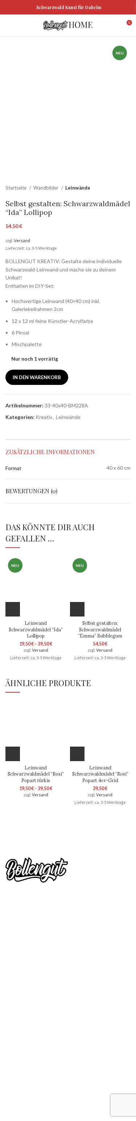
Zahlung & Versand (27, 1045)
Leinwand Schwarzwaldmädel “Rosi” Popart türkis (36, 774)
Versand (22, 240)
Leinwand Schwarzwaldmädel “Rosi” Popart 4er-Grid (100, 774)
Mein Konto (18, 995)
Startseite (16, 188)
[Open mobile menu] (9, 25)
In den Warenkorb (37, 377)
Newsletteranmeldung (65, 933)
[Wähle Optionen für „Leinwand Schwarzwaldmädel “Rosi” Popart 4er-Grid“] (77, 754)
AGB (10, 1020)
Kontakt (14, 1058)
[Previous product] (112, 188)
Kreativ (44, 417)
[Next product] (127, 188)
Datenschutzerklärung (30, 1008)
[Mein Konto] (113, 25)
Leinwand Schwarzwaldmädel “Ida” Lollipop (36, 629)
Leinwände (77, 188)
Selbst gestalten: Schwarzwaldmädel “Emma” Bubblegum (100, 629)
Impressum (18, 1071)
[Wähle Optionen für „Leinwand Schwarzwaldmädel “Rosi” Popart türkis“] (12, 754)
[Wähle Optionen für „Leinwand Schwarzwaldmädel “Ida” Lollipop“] (12, 609)
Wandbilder (46, 188)
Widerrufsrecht (23, 1033)
